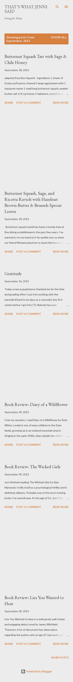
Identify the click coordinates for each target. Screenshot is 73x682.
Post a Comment (28, 102)
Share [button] (8, 102)
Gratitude (13, 273)
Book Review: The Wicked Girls (32, 467)
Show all (59, 37)
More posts (60, 657)
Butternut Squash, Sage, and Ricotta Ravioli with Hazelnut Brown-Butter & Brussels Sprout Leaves (33, 202)
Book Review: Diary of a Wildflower (36, 404)
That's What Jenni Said (25, 9)
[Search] (57, 7)
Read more (61, 102)
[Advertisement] (36, 148)
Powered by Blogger (38, 671)
